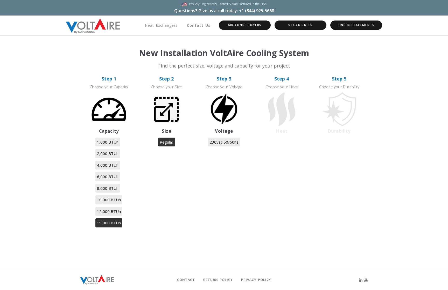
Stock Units (300, 25)
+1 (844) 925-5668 (256, 11)
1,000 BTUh (107, 142)
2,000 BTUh (107, 153)
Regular (166, 142)
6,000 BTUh (107, 176)
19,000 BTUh (109, 222)
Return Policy (218, 279)
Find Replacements (356, 25)
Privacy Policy (256, 279)
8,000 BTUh (107, 188)
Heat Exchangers (161, 25)
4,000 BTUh (107, 165)
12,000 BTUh (109, 211)
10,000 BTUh (109, 199)
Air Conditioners (245, 25)
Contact (186, 279)
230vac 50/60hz (224, 142)
